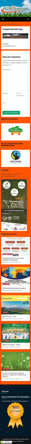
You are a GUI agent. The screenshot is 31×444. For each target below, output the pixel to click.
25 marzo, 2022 (14, 378)
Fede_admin (6, 262)
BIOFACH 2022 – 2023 (9, 316)
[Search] (28, 18)
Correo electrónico (20, 94)
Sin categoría (6, 284)
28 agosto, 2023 (14, 262)
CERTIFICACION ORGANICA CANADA (14, 288)
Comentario (6, 69)
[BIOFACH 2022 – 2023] (15, 304)
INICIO (4, 254)
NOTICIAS (9, 254)
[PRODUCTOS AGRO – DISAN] (15, 333)
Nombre (5, 93)
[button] (3, 19)
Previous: (8, 45)
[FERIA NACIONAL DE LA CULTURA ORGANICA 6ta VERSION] (15, 246)
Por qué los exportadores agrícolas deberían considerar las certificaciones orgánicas (14, 374)
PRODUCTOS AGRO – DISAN (11, 345)
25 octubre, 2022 (14, 347)
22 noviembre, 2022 (15, 290)
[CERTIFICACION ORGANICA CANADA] (15, 276)
